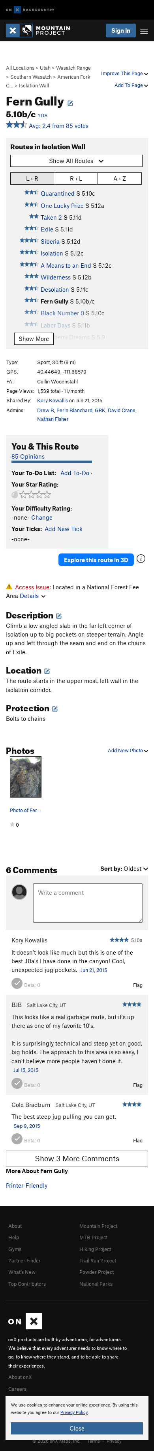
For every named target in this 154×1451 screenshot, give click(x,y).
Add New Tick (64, 528)
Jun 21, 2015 (94, 970)
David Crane (121, 410)
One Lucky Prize (62, 205)
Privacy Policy (74, 1412)
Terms (93, 1441)
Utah (45, 68)
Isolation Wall (34, 85)
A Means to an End (66, 265)
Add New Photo (126, 750)
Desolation (55, 289)
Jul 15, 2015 (25, 1070)
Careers (17, 1389)
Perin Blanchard (74, 410)
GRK (100, 410)
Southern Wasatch (31, 77)
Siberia (50, 241)
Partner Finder (24, 1260)
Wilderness (56, 277)
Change (42, 517)
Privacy (114, 1441)
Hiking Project (95, 1249)
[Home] (42, 30)
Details (29, 595)
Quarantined (58, 193)
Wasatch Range (73, 68)
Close (77, 1428)
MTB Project (93, 1237)
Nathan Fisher (53, 419)
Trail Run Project (97, 1260)
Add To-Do (74, 472)
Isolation (52, 253)
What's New (22, 1272)
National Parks (96, 1284)
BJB (16, 1004)
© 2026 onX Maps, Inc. (56, 1441)
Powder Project (96, 1272)
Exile (47, 229)
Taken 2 (51, 217)
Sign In (120, 30)
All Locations (20, 68)
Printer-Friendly (26, 1185)
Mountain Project (98, 1226)
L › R (32, 178)
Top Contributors (27, 1284)
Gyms (14, 1249)
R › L (76, 178)
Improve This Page (122, 73)
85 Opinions (28, 456)
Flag (138, 985)
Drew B (45, 410)
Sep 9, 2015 (26, 1126)
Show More (34, 338)
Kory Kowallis (52, 400)
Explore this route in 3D (96, 559)
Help (13, 1237)
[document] (77, 1417)
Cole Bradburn (31, 1104)
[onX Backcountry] (30, 10)
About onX (20, 1377)
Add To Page (129, 85)
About (15, 1226)
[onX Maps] (25, 1327)
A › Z (119, 178)
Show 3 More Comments (77, 1158)
